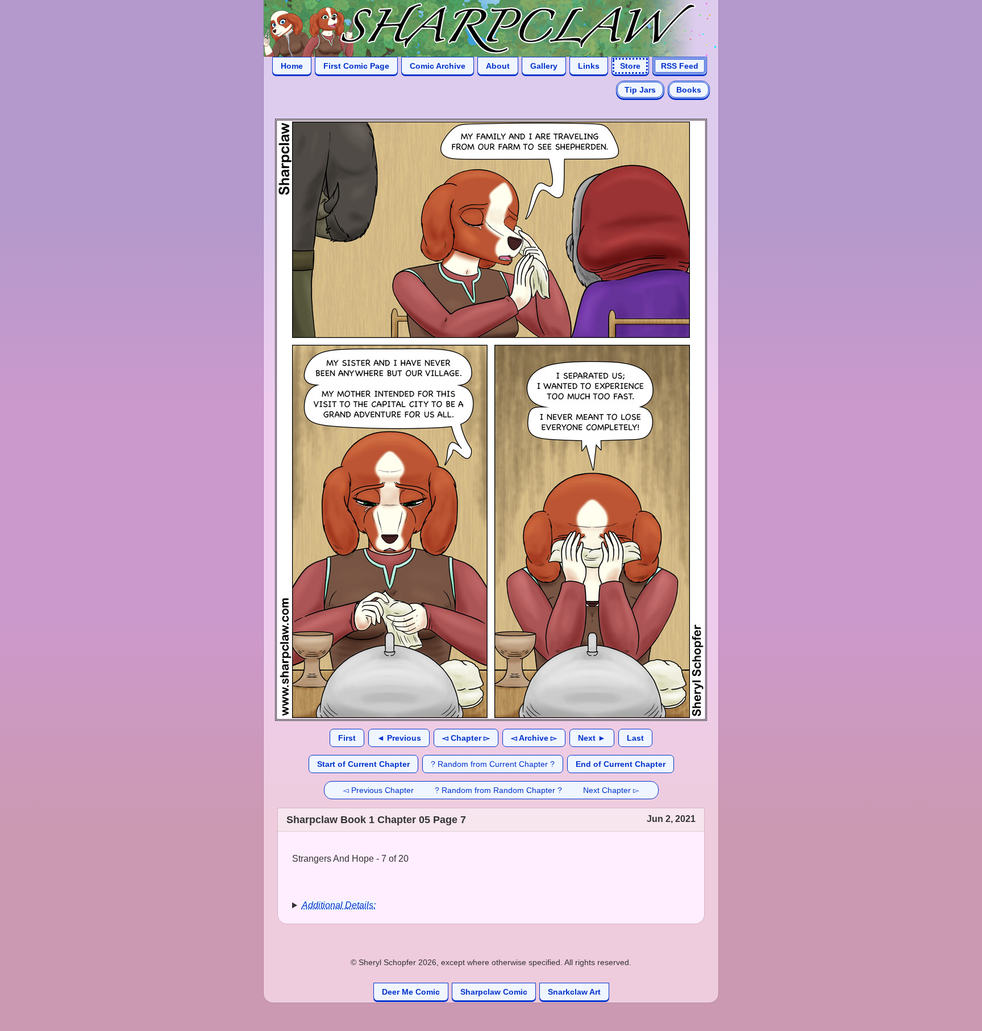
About (498, 65)
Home (292, 65)
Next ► (592, 737)
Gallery (543, 65)
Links (589, 65)
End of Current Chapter (620, 764)
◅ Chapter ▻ (466, 737)
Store (630, 65)
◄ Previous (399, 737)
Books (688, 89)
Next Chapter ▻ (611, 790)
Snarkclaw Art (574, 991)
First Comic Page (356, 65)
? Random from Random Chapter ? (498, 790)
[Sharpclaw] (480, 27)
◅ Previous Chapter (378, 790)
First (347, 737)
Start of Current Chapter (363, 764)
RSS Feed (679, 65)
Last (635, 737)
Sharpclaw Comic (493, 991)
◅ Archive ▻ (534, 737)
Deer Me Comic (411, 991)
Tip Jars (640, 89)
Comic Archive (437, 65)
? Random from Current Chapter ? (493, 764)
